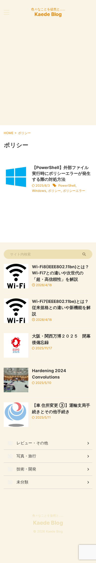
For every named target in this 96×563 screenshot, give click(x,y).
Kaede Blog (48, 14)
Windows (39, 191)
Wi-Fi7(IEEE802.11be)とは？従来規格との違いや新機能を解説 (61, 307)
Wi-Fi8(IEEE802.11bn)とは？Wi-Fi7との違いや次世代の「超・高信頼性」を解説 (60, 273)
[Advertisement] (48, 75)
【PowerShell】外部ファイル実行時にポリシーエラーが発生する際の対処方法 (61, 173)
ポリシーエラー (74, 191)
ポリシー (54, 191)
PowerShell (67, 185)
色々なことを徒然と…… (48, 515)
